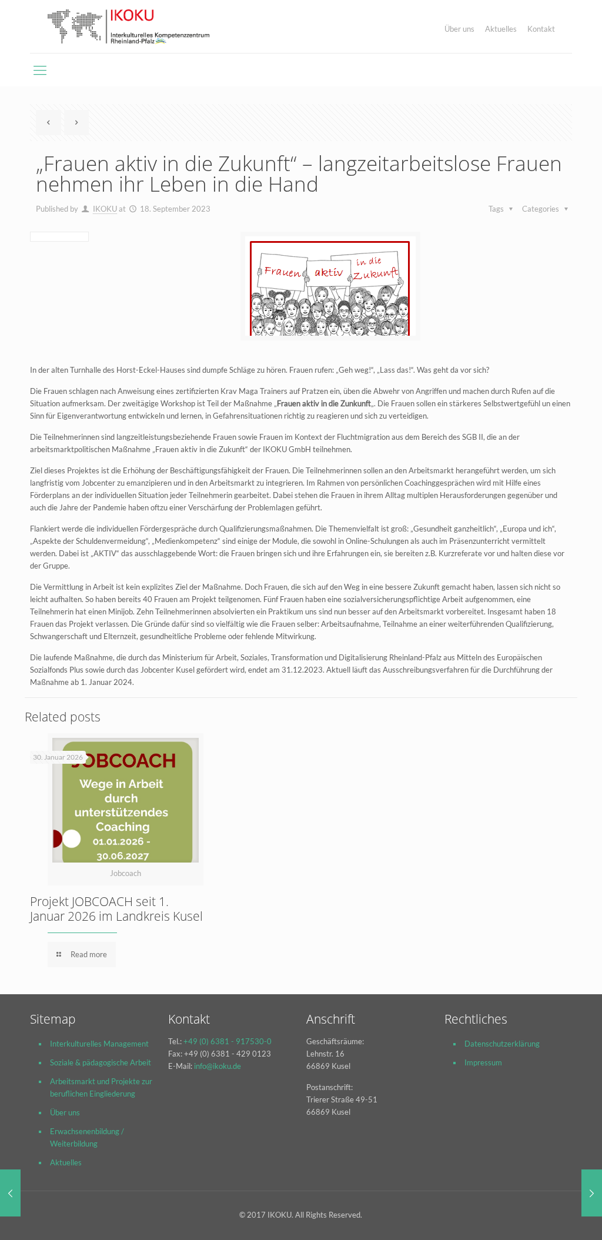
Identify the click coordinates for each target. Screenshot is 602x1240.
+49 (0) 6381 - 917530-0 (227, 1041)
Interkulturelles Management (99, 1043)
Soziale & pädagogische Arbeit (100, 1062)
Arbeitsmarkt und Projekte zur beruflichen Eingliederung (101, 1087)
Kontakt (541, 29)
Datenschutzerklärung (502, 1043)
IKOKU (105, 208)
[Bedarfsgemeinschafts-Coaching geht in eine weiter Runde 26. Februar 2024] (591, 1192)
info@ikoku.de (217, 1066)
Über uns (459, 29)
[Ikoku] (128, 26)
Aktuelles (501, 29)
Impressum (483, 1062)
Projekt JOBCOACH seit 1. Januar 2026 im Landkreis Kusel (116, 908)
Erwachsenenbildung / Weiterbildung (87, 1137)
